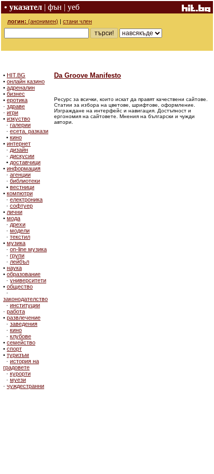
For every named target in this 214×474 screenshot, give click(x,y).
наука (14, 268)
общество (20, 286)
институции (25, 305)
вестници (22, 187)
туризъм (18, 355)
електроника (26, 199)
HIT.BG (16, 75)
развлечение (24, 317)
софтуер (21, 206)
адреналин (21, 87)
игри (12, 112)
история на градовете (21, 364)
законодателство (25, 299)
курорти (20, 373)
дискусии (22, 156)
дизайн (19, 150)
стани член (77, 21)
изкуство (18, 119)
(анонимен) (32, 21)
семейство (21, 342)
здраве (16, 106)
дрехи (17, 224)
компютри (20, 193)
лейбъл (19, 261)
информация (24, 168)
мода (13, 218)
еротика (17, 100)
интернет (19, 143)
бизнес (16, 94)
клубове (20, 336)
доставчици (25, 162)
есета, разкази (29, 131)
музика (16, 243)
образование (24, 274)
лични (14, 212)
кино (16, 137)
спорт (14, 349)
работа (16, 311)
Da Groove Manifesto (87, 75)
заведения (23, 324)
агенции (20, 174)
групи (17, 255)
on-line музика (28, 249)
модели (20, 230)
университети (28, 280)
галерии (20, 125)
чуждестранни (25, 386)
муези (18, 380)
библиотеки (25, 181)
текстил (20, 237)
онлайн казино (26, 81)
